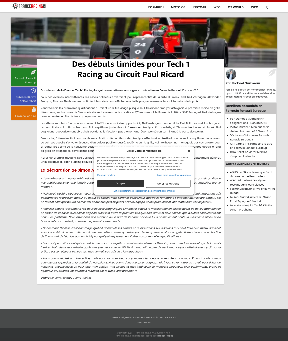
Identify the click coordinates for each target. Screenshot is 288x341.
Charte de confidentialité (144, 317)
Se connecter (144, 322)
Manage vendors (106, 174)
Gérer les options (168, 183)
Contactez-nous (167, 317)
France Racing (165, 335)
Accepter (121, 183)
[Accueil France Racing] (29, 6)
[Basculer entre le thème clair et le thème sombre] (267, 7)
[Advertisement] (144, 42)
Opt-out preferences (124, 190)
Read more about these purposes (174, 174)
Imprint (170, 190)
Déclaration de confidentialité (151, 190)
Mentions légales (121, 317)
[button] (189, 150)
